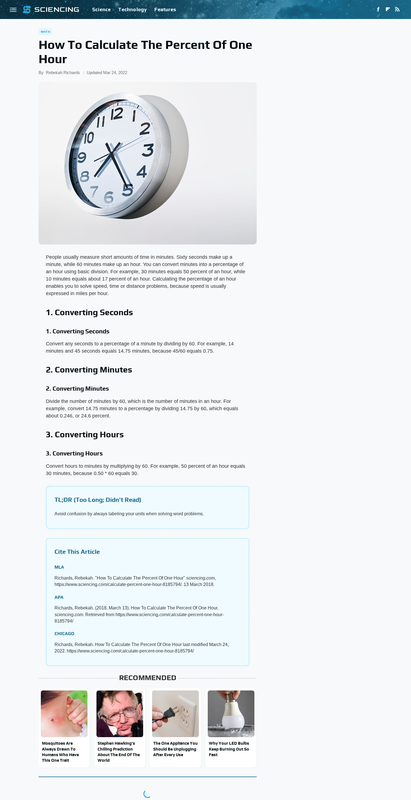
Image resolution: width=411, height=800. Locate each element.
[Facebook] (378, 9)
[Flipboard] (388, 9)
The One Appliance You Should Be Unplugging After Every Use (175, 749)
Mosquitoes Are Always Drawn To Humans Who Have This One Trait (60, 752)
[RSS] (397, 9)
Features (165, 9)
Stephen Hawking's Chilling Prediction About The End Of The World (119, 752)
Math (45, 31)
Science (101, 9)
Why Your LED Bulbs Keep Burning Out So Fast (229, 749)
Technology (132, 9)
